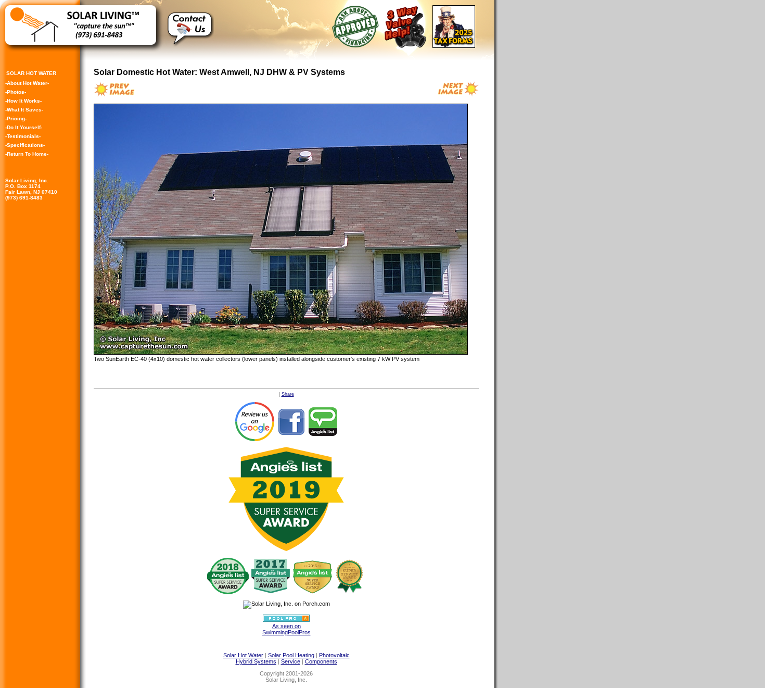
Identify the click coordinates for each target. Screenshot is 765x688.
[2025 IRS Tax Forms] (455, 45)
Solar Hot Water (243, 655)
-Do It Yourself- (23, 127)
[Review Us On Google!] (254, 421)
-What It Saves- (24, 109)
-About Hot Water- (27, 83)
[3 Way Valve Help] (407, 45)
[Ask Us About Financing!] (357, 45)
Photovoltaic (334, 655)
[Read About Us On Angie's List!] (323, 421)
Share (288, 394)
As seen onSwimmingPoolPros (286, 629)
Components (321, 661)
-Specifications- (25, 145)
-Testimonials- (23, 136)
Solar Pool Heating (291, 655)
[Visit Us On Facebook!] (291, 421)
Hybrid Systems (256, 661)
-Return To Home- (26, 154)
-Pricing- (16, 118)
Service (290, 661)
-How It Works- (23, 101)
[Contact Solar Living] (190, 50)
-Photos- (15, 92)
